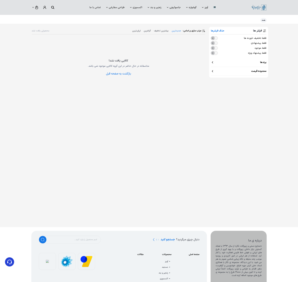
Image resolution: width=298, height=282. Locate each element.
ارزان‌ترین (136, 30)
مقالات (140, 254)
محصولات (167, 254)
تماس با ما (95, 7)
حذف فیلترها (217, 31)
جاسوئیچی (175, 7)
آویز (206, 7)
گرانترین (147, 30)
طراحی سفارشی (117, 7)
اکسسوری (137, 7)
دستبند (165, 267)
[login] (44, 7)
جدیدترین (176, 30)
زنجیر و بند (155, 7)
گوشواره (192, 7)
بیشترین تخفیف (161, 30)
